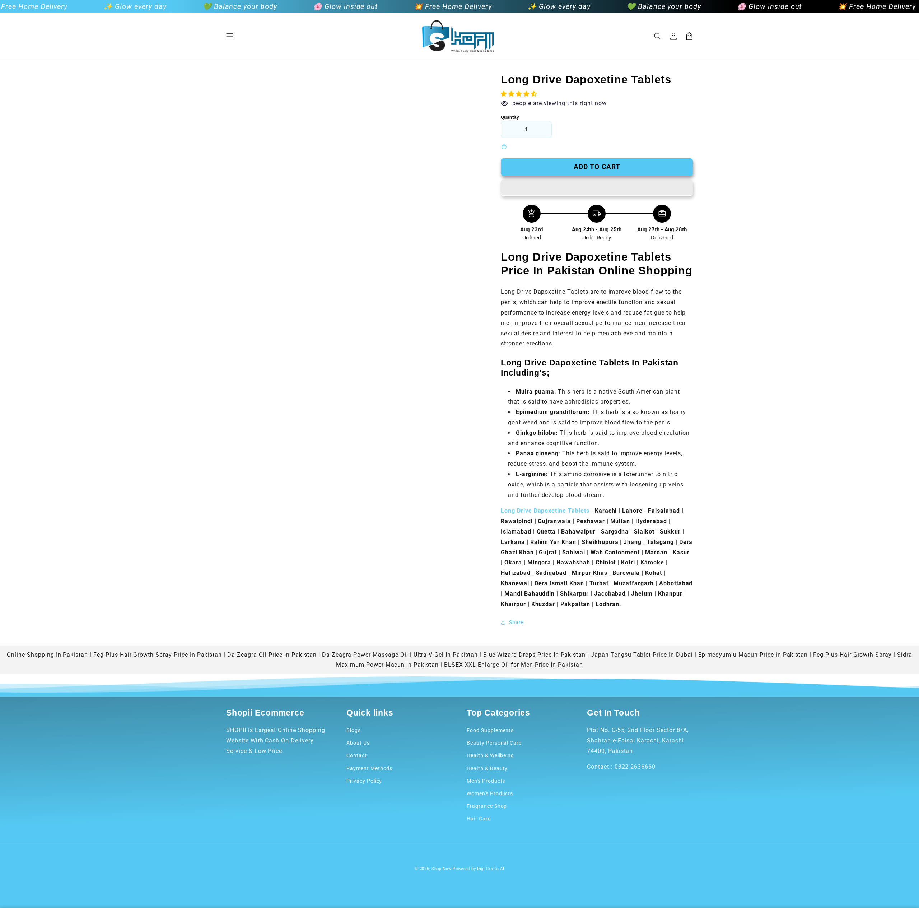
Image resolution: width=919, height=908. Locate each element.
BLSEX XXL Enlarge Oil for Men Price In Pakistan (513, 664)
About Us (358, 743)
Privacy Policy (364, 781)
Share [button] (516, 622)
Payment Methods (369, 768)
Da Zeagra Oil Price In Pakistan (272, 654)
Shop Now (441, 868)
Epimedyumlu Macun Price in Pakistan (753, 654)
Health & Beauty (487, 768)
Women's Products (490, 793)
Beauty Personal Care (494, 743)
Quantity (510, 117)
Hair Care (479, 818)
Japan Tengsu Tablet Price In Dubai (642, 654)
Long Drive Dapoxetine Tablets (546, 510)
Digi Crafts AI (490, 868)
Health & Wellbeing (490, 755)
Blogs (353, 730)
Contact (356, 755)
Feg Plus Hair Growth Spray (852, 654)
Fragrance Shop (487, 806)
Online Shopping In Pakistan (47, 654)
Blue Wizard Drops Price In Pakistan (534, 654)
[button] (230, 36)
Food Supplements (490, 730)
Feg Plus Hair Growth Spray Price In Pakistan (157, 654)
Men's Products (486, 781)
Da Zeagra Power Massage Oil (365, 654)
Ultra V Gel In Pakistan (446, 654)
